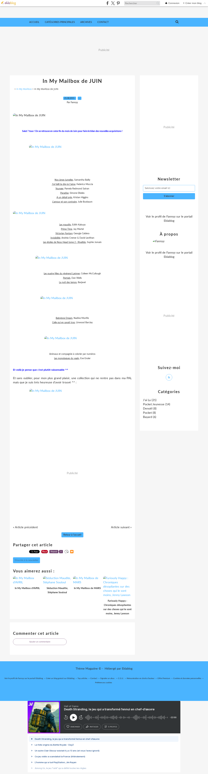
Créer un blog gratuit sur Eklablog (60, 678)
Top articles (82, 678)
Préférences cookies (103, 683)
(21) (149, 400)
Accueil (34, 22)
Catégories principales (60, 22)
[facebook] (107, 3)
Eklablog (127, 668)
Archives (86, 22)
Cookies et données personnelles (187, 678)
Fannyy (171, 216)
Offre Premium (163, 678)
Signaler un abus (107, 678)
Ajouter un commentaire (39, 642)
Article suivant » (121, 527)
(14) (156, 404)
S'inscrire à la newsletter (26, 560)
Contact (103, 22)
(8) (149, 408)
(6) (149, 417)
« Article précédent (25, 527)
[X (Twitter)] (113, 3)
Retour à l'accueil (72, 535)
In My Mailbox (24, 88)
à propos (112, 727)
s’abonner (75, 727)
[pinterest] (118, 3)
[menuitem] (34, 22)
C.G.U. (121, 678)
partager (94, 727)
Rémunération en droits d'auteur (140, 678)
